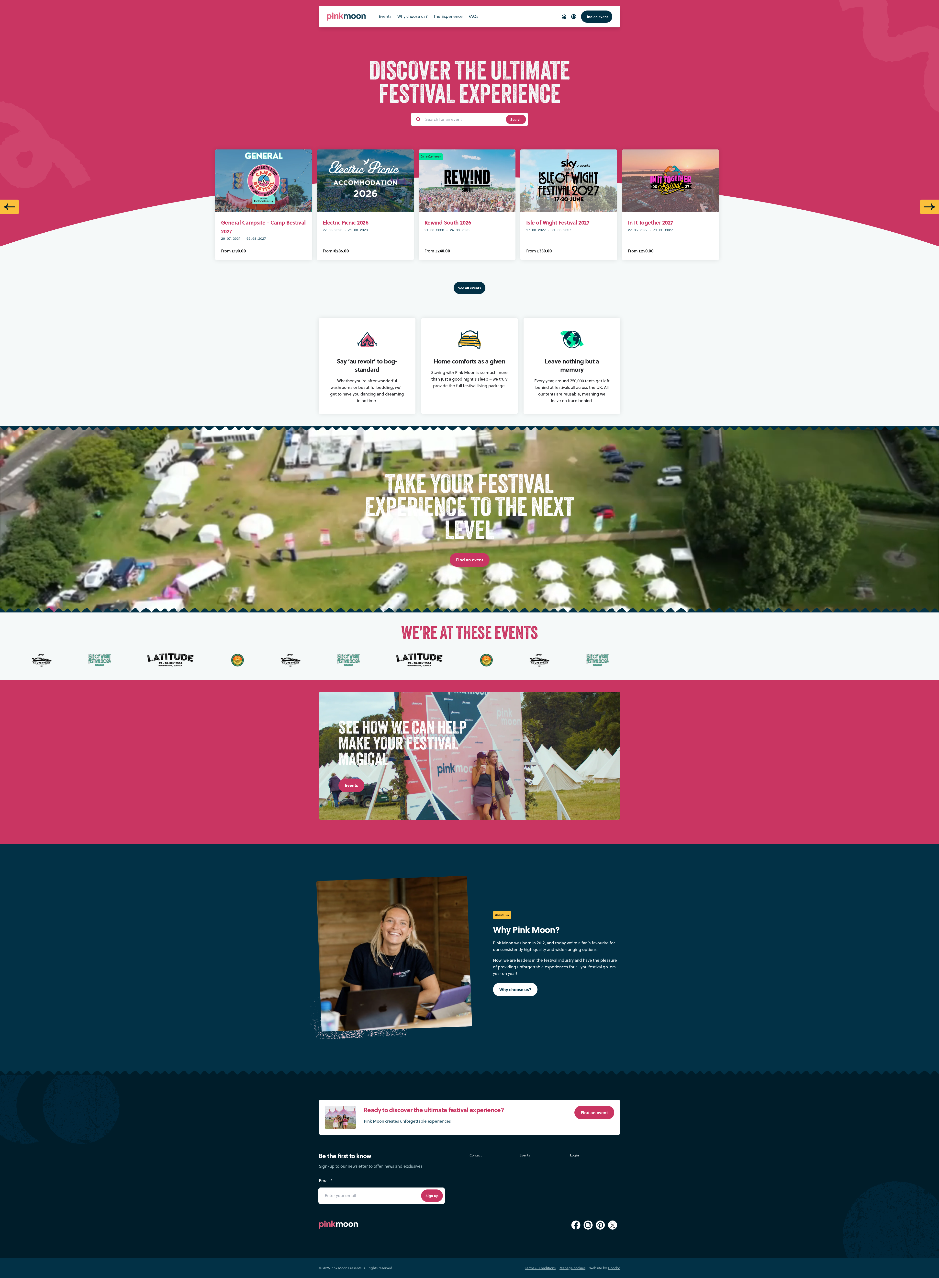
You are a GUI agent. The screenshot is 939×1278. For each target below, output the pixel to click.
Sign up (431, 1195)
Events (525, 1155)
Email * (325, 1181)
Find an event (596, 16)
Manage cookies (572, 1268)
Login (574, 1155)
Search (516, 119)
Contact (476, 1155)
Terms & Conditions (540, 1268)
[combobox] (463, 119)
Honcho (614, 1268)
